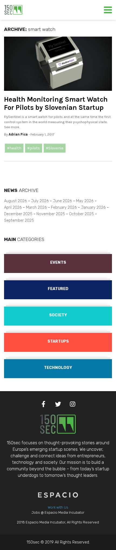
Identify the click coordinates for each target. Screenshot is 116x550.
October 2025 (81, 214)
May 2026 (85, 201)
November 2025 (50, 214)
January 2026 (93, 207)
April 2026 (13, 207)
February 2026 (64, 207)
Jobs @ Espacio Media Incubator (58, 512)
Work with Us (58, 507)
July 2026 (40, 201)
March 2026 (36, 207)
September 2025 (19, 220)
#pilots (33, 148)
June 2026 (62, 201)
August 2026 (15, 201)
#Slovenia (54, 148)
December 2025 (18, 214)
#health (14, 148)
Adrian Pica (18, 134)
